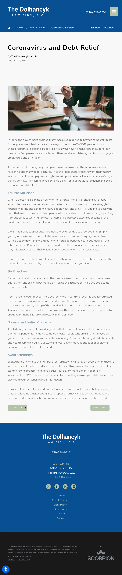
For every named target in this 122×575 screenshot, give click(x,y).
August (43, 27)
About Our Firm (61, 500)
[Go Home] (10, 28)
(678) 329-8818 (96, 12)
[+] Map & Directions (61, 477)
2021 (31, 27)
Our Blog (19, 27)
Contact (61, 518)
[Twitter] (48, 486)
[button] (6, 569)
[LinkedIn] (65, 486)
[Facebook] (56, 486)
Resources (61, 509)
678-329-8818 (61, 452)
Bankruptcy (61, 504)
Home (61, 495)
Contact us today (99, 398)
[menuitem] (61, 496)
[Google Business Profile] (73, 486)
